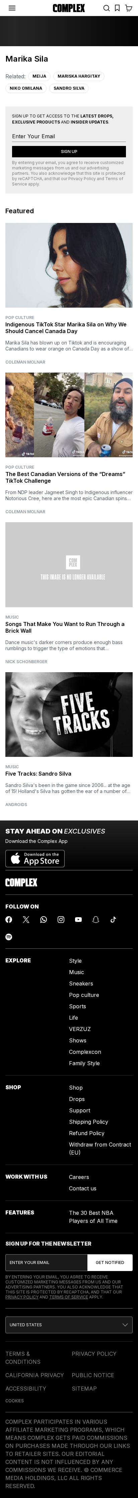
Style (75, 960)
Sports (77, 1006)
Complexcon (85, 1051)
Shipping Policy (88, 1121)
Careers (79, 1177)
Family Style (84, 1063)
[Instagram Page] (61, 919)
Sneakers (81, 983)
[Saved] (117, 8)
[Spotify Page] (8, 937)
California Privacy (34, 1375)
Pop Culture (19, 317)
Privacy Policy (82, 178)
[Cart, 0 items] (129, 8)
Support (79, 1110)
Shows (77, 1040)
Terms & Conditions (23, 1357)
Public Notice (93, 1375)
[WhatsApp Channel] (43, 919)
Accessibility (25, 1388)
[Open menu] (12, 8)
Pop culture (84, 995)
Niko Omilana (26, 88)
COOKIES (14, 1400)
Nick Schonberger (26, 661)
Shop (76, 1087)
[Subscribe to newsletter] (110, 1262)
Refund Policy (87, 1133)
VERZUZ (80, 1029)
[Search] (106, 8)
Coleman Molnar (25, 362)
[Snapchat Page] (95, 919)
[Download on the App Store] (35, 856)
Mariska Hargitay (79, 76)
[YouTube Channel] (78, 919)
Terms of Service (68, 1296)
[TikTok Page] (113, 919)
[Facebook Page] (8, 919)
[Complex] (69, 8)
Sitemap (84, 1388)
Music (12, 617)
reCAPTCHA (30, 178)
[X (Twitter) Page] (26, 919)
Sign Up (69, 151)
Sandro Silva (69, 88)
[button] (69, 1325)
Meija (39, 76)
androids (16, 804)
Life (73, 1017)
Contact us (82, 1188)
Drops (77, 1099)
